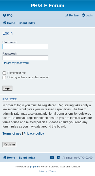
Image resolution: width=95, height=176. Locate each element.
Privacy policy (34, 133)
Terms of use (12, 133)
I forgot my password (16, 62)
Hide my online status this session (28, 77)
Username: (10, 42)
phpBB (34, 166)
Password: (10, 53)
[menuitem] (8, 15)
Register (9, 144)
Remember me (16, 72)
